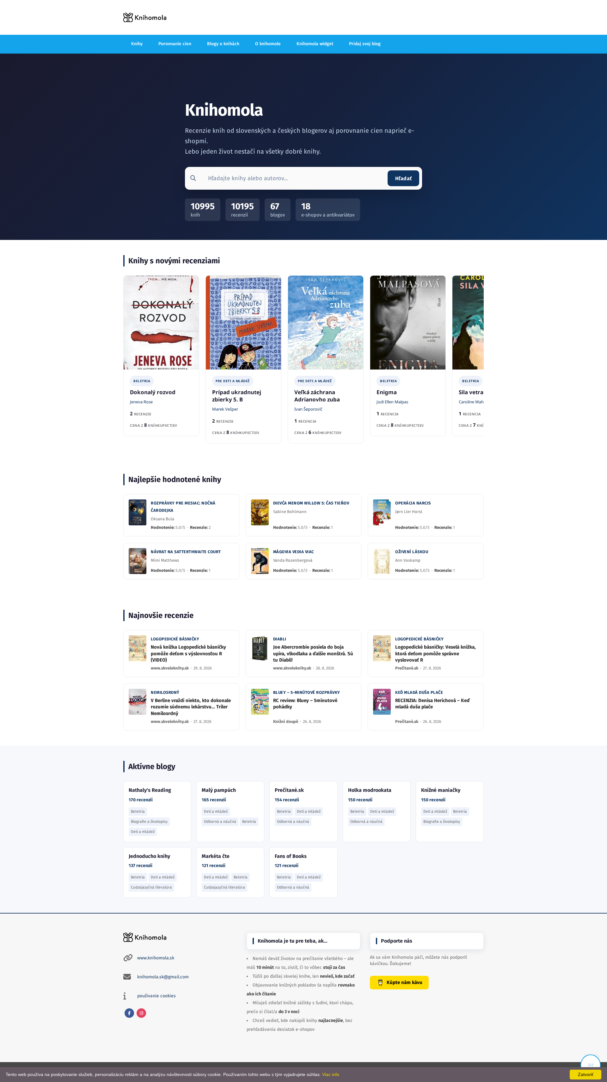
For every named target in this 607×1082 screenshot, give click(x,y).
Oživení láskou (411, 551)
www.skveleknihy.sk (170, 668)
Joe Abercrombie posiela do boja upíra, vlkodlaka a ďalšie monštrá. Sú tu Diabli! (313, 653)
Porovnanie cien (174, 43)
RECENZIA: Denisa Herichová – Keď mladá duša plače (432, 704)
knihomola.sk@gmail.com (163, 977)
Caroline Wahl (472, 402)
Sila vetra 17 (475, 392)
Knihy (137, 43)
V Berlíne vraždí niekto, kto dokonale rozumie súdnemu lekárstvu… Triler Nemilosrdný (191, 707)
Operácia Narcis (413, 503)
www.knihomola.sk (155, 958)
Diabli (279, 639)
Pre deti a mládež (233, 381)
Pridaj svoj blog (365, 43)
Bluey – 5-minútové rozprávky (306, 692)
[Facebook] (129, 1013)
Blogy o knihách (223, 43)
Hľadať (403, 178)
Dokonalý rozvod (152, 392)
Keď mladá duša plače (419, 692)
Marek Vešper (225, 409)
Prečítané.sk (407, 668)
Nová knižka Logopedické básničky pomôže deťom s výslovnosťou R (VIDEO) (188, 653)
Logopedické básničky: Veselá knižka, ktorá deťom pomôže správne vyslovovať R (435, 653)
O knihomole (268, 43)
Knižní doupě (286, 721)
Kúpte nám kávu (404, 982)
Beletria (141, 381)
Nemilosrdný (165, 692)
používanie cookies (156, 996)
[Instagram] (141, 1013)
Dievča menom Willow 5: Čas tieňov (311, 503)
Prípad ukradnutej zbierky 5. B (236, 395)
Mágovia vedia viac (293, 551)
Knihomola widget (315, 43)
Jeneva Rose (141, 402)
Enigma (387, 392)
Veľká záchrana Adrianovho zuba (317, 395)
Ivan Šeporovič (308, 409)
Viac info (330, 1074)
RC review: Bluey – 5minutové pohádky (305, 704)
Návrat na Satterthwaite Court (186, 551)
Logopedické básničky (175, 639)
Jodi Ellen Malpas (392, 402)
